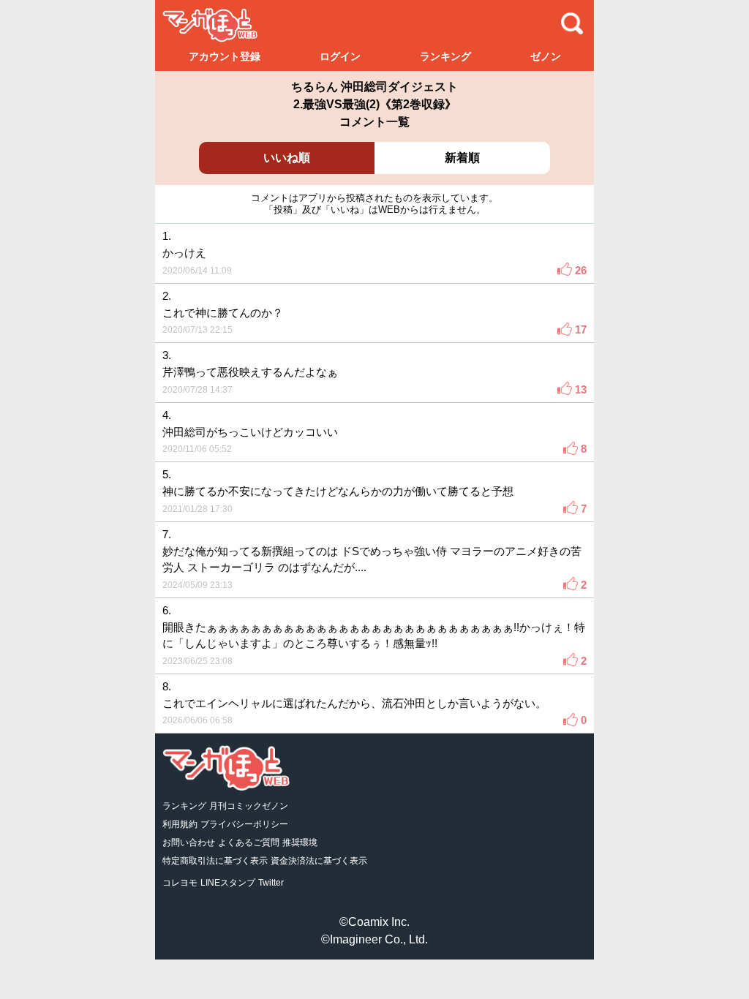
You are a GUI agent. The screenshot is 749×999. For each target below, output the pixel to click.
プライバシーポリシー (244, 824)
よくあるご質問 (248, 842)
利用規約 (179, 824)
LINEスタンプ (227, 883)
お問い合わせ (188, 842)
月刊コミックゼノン (248, 806)
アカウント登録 (224, 56)
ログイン (340, 56)
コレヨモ (179, 883)
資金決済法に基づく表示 (319, 861)
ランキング (445, 56)
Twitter (271, 883)
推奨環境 (299, 842)
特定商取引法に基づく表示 (215, 861)
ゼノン (545, 56)
